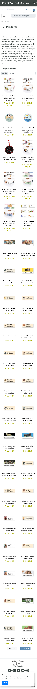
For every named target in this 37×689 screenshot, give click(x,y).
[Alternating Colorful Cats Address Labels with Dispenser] (9, 85)
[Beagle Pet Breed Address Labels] (9, 380)
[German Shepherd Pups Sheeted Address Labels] (9, 463)
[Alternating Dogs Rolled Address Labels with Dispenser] (9, 179)
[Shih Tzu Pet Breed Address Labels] (28, 408)
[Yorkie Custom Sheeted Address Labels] (9, 518)
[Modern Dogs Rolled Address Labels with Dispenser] (9, 211)
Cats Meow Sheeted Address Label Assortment (28, 223)
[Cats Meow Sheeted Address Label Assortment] (28, 211)
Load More (25, 648)
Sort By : (4, 73)
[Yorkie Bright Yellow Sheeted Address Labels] (28, 270)
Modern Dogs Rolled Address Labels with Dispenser (9, 223)
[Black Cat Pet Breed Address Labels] (9, 353)
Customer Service (18, 661)
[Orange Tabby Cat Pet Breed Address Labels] (28, 325)
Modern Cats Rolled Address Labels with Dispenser (28, 191)
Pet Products (5, 21)
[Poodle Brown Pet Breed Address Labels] (28, 491)
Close (5, 683)
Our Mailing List (18, 665)
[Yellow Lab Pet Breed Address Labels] (9, 298)
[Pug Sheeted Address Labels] (28, 435)
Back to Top (12, 648)
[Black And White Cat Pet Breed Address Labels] (9, 408)
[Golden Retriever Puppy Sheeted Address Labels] (28, 243)
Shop (18, 663)
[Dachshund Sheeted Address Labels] (28, 628)
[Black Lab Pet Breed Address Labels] (9, 270)
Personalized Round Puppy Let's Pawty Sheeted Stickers (9, 130)
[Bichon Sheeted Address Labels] (28, 601)
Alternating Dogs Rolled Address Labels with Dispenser (9, 191)
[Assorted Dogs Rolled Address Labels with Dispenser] (28, 147)
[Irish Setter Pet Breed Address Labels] (9, 601)
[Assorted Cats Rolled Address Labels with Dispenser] (28, 85)
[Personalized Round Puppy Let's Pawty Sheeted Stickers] (9, 117)
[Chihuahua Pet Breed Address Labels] (28, 353)
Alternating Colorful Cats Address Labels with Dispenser (9, 98)
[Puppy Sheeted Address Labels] (9, 573)
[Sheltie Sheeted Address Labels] (28, 573)
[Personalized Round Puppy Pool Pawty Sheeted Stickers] (28, 117)
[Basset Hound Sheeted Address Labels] (9, 546)
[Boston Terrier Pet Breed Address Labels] (9, 491)
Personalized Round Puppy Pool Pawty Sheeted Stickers (28, 130)
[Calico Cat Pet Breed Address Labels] (28, 298)
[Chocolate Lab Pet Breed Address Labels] (28, 380)
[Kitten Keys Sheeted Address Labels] (9, 435)
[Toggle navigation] (4, 16)
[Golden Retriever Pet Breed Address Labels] (28, 518)
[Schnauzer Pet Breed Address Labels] (9, 628)
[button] (26, 11)
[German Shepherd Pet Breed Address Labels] (9, 325)
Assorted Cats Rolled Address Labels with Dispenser (28, 98)
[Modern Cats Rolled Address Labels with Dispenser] (28, 179)
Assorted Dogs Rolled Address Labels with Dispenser (27, 159)
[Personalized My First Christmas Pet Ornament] (9, 147)
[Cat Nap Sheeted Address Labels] (9, 243)
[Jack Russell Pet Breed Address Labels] (28, 546)
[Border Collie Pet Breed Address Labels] (28, 463)
